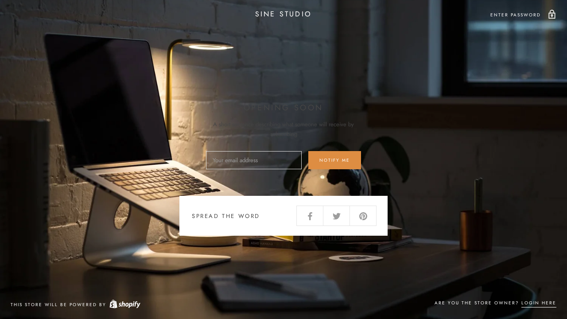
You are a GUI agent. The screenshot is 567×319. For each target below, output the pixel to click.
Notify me (334, 160)
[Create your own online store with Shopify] (124, 304)
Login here (538, 303)
